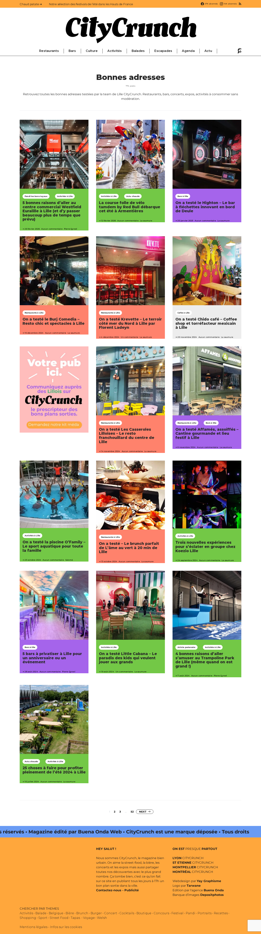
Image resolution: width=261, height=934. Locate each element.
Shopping (28, 918)
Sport (42, 918)
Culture (92, 51)
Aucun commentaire (51, 229)
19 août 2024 (107, 671)
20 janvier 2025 (185, 220)
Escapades (163, 51)
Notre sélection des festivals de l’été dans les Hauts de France (91, 4)
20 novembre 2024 (187, 337)
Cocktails (126, 913)
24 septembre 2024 (187, 560)
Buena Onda (214, 890)
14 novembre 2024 (110, 451)
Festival (177, 913)
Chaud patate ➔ (31, 4)
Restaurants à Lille (34, 313)
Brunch (82, 913)
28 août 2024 (31, 671)
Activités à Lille (65, 196)
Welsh (102, 918)
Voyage (89, 918)
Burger (96, 913)
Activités (114, 51)
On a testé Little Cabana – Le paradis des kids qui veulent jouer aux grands (128, 657)
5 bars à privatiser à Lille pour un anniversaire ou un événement (52, 657)
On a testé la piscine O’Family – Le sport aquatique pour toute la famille (54, 546)
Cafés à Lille (184, 313)
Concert (110, 913)
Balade (40, 913)
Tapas (75, 918)
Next (142, 811)
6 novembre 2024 (186, 447)
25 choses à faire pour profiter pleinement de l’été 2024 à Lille (54, 770)
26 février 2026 (32, 229)
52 (132, 811)
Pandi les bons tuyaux (36, 196)
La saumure (146, 220)
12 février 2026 (108, 220)
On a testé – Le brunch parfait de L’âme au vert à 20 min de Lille (129, 547)
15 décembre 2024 (34, 333)
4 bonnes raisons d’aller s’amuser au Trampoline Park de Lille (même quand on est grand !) (204, 659)
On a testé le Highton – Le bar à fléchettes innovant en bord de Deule (205, 206)
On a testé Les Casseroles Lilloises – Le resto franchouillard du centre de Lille (126, 435)
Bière (70, 913)
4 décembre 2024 (110, 337)
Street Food (59, 918)
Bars (72, 51)
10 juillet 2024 (32, 781)
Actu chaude (132, 196)
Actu (208, 51)
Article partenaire (186, 647)
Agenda (188, 51)
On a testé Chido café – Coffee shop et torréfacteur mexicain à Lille (206, 323)
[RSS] (240, 3)
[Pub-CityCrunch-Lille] (54, 389)
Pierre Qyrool (70, 229)
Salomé (69, 560)
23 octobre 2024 (33, 560)
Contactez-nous (108, 890)
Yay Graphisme (209, 881)
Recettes (221, 913)
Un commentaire (129, 337)
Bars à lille (183, 196)
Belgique (56, 913)
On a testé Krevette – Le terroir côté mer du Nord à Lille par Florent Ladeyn (130, 323)
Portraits (205, 913)
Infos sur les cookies (66, 927)
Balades (138, 51)
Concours (161, 913)
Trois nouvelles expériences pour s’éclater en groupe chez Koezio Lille (205, 546)
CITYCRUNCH (188, 858)
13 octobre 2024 (109, 561)
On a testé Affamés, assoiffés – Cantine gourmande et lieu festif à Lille (206, 433)
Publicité (131, 890)
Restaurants (49, 51)
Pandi (190, 913)
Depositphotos (212, 895)
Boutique (143, 913)
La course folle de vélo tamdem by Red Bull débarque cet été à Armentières (129, 206)
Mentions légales (33, 927)
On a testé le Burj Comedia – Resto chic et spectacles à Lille (53, 321)
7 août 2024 (184, 675)
